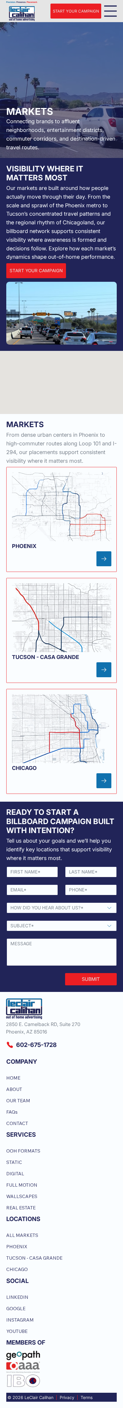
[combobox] (62, 907)
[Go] (103, 558)
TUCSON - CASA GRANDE (45, 657)
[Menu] (110, 11)
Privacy (67, 1397)
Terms (87, 1397)
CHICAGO (24, 768)
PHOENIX (24, 546)
